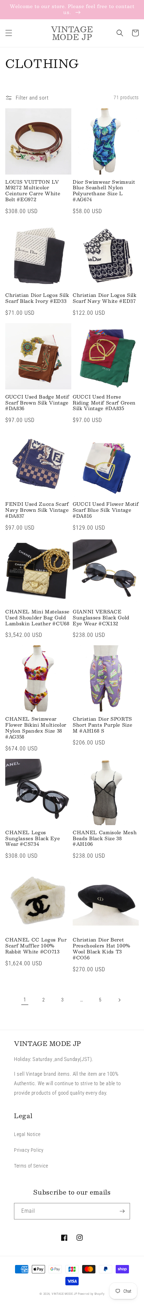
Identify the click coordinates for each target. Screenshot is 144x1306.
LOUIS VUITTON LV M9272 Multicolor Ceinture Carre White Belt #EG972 (32, 191)
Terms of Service (31, 1166)
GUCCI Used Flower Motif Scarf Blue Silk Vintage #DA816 (105, 510)
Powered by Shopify (91, 1293)
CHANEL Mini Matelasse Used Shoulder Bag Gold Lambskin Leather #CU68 (37, 617)
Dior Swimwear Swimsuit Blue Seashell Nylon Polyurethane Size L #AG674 (104, 191)
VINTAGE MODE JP (64, 1293)
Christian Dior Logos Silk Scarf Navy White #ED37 (105, 298)
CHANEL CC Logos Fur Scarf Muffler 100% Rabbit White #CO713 (36, 945)
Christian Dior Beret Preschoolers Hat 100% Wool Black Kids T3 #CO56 (101, 948)
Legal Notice (27, 1134)
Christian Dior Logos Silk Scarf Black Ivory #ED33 (37, 298)
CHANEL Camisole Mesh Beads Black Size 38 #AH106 (105, 838)
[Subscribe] (122, 1211)
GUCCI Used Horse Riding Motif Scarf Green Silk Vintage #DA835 (104, 402)
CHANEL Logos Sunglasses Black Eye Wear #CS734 (32, 838)
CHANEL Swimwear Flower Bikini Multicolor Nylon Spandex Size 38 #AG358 (35, 728)
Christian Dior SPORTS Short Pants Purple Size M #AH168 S (102, 725)
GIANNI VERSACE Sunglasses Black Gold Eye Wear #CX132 (101, 617)
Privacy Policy (28, 1150)
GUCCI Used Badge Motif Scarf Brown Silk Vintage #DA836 (37, 402)
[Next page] (119, 1000)
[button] (8, 33)
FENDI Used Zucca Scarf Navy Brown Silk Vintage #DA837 (37, 510)
